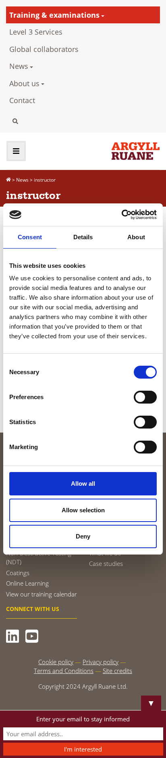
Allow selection (83, 510)
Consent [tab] (30, 237)
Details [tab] (83, 237)
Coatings (17, 573)
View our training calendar (41, 594)
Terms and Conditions (63, 671)
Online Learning (27, 583)
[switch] (145, 397)
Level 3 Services (35, 32)
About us (24, 83)
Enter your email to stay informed (83, 719)
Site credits (117, 671)
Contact (22, 100)
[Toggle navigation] (16, 151)
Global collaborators (44, 49)
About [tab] (136, 237)
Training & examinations (54, 15)
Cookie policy (55, 662)
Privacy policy (100, 662)
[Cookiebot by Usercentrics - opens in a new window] (121, 214)
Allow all (83, 483)
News (18, 66)
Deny (83, 536)
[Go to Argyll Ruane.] (8, 179)
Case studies (106, 563)
